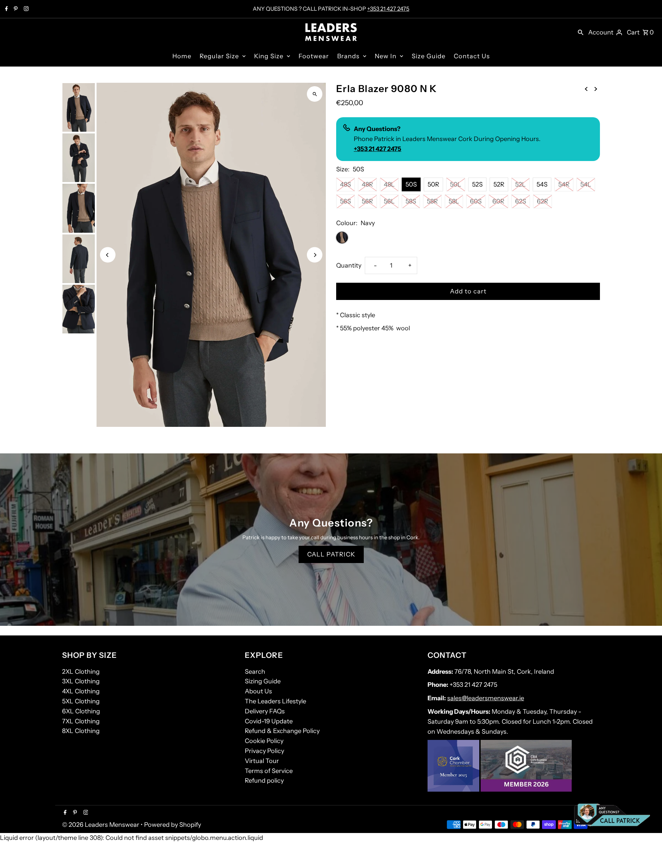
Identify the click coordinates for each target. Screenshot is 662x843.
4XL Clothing (81, 691)
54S (542, 184)
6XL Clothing (81, 711)
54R (564, 184)
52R (498, 184)
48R (367, 184)
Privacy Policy (264, 751)
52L (520, 184)
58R (432, 201)
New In (386, 56)
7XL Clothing (81, 721)
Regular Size (219, 56)
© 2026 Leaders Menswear (101, 825)
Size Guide (428, 56)
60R (498, 201)
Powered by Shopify (172, 825)
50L (455, 184)
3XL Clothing (81, 681)
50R (433, 184)
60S (476, 201)
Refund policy (264, 780)
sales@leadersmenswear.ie (485, 698)
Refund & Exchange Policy (282, 731)
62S (520, 201)
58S (410, 201)
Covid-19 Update (269, 721)
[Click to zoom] (314, 94)
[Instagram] (25, 9)
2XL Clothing (81, 671)
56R (367, 201)
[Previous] (108, 255)
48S (345, 184)
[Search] (580, 32)
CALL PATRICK (331, 554)
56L (389, 201)
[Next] (314, 255)
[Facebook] (5, 9)
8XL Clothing (81, 731)
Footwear (314, 56)
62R (542, 201)
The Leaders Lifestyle (275, 701)
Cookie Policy (264, 741)
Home (181, 56)
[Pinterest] (15, 9)
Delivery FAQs (265, 711)
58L (454, 201)
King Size (268, 56)
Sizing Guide (263, 681)
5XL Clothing (81, 701)
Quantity (348, 265)
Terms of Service (269, 771)
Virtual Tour (262, 761)
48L (389, 184)
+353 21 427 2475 (388, 8)
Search (255, 671)
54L (585, 184)
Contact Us (472, 56)
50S (411, 184)
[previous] (586, 88)
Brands (348, 56)
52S (477, 184)
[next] (596, 88)
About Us (258, 691)
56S (345, 201)
